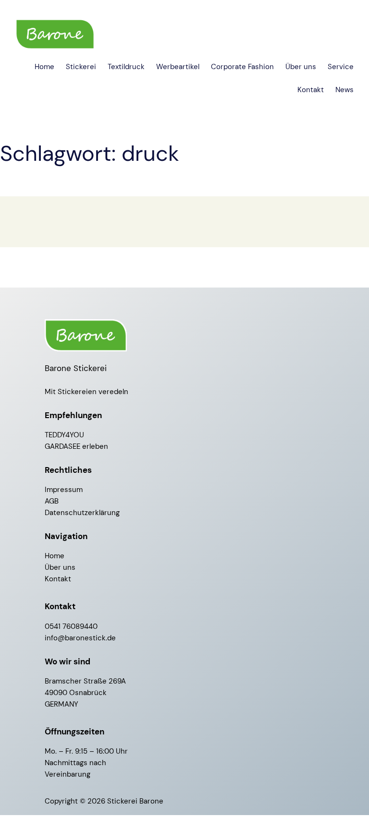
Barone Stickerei (76, 368)
